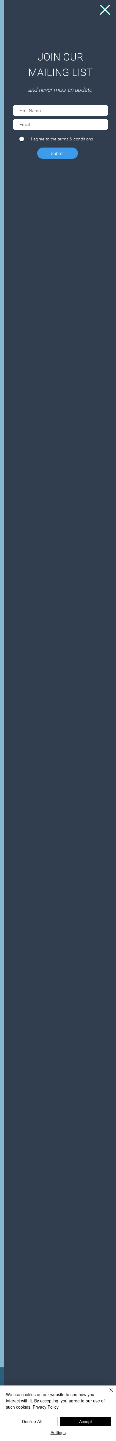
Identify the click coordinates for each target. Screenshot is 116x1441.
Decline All (32, 1421)
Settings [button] (58, 1432)
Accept (85, 1421)
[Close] (108, 1394)
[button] (105, 10)
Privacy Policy (46, 1407)
